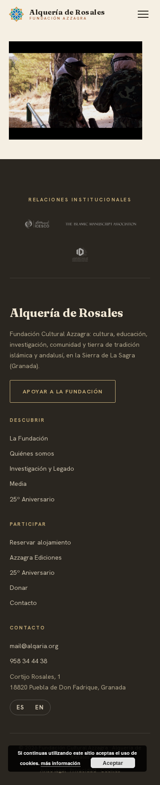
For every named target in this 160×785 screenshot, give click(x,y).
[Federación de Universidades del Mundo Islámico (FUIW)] (80, 254)
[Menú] (143, 14)
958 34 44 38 (28, 661)
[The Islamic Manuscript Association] (100, 224)
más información (60, 763)
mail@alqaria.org (34, 646)
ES (20, 707)
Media (18, 484)
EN (39, 707)
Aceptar (113, 763)
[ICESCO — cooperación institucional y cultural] (38, 224)
